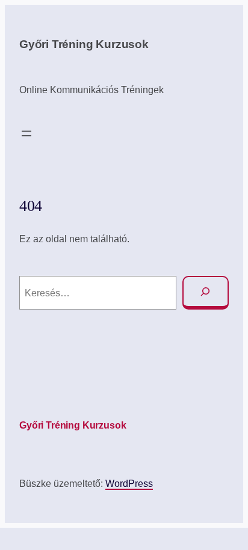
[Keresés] (205, 293)
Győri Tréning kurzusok (84, 44)
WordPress (129, 483)
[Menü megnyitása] (26, 133)
